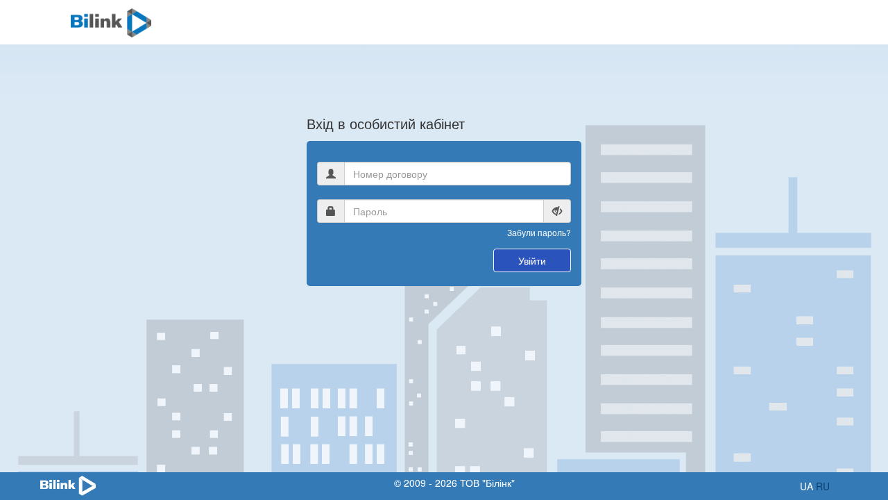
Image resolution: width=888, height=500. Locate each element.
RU (823, 486)
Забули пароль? (539, 232)
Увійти (532, 260)
